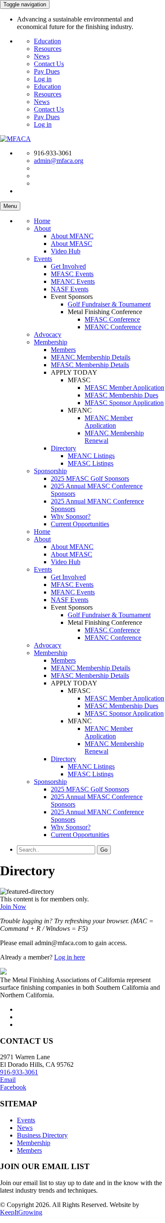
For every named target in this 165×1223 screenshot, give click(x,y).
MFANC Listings (91, 455)
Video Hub (65, 251)
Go (103, 850)
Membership (50, 342)
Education (47, 41)
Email (8, 1079)
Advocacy (47, 334)
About (42, 228)
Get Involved (68, 266)
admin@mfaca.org (58, 160)
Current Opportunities (80, 524)
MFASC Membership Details (90, 364)
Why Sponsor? (71, 516)
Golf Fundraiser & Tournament (109, 304)
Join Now (13, 906)
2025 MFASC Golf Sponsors (90, 478)
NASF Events (69, 289)
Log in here (69, 957)
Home (42, 220)
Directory (63, 448)
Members (63, 349)
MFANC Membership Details (90, 357)
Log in (43, 79)
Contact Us (49, 63)
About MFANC (72, 236)
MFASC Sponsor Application (124, 402)
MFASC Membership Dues (121, 395)
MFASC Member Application (124, 387)
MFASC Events (72, 273)
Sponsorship (50, 470)
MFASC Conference (112, 319)
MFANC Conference (113, 326)
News (42, 56)
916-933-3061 (19, 1072)
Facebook (13, 1087)
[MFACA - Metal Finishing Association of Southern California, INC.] (15, 138)
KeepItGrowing (21, 1212)
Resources (47, 48)
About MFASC (71, 243)
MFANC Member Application (109, 421)
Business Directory (42, 1135)
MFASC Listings (90, 463)
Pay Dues (47, 71)
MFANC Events (73, 281)
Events (43, 258)
